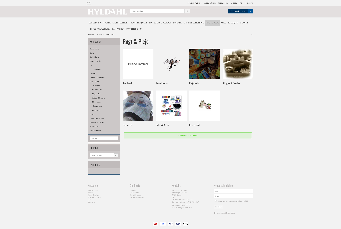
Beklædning (94, 49)
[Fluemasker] (138, 106)
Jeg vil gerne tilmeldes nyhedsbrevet (233, 200)
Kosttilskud (96, 110)
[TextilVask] (138, 64)
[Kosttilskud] (204, 106)
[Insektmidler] (171, 64)
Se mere (91, 202)
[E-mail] (233, 196)
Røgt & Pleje (94, 82)
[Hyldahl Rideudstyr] (107, 11)
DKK (88, 2)
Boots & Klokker (96, 69)
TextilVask (96, 86)
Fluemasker (96, 102)
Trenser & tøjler (95, 61)
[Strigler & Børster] (238, 64)
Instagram (230, 213)
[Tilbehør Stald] (171, 106)
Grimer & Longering (97, 78)
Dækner (93, 73)
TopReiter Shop (95, 131)
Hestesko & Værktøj (97, 122)
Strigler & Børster (98, 98)
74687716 (185, 205)
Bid (91, 65)
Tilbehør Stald (97, 106)
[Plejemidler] (204, 64)
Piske (92, 114)
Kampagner (94, 126)
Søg (116, 155)
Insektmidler (97, 90)
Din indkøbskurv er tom (238, 11)
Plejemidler (96, 94)
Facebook (220, 213)
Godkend (218, 207)
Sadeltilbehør (95, 57)
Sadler (92, 53)
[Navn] (233, 191)
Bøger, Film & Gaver (97, 118)
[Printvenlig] (252, 35)
